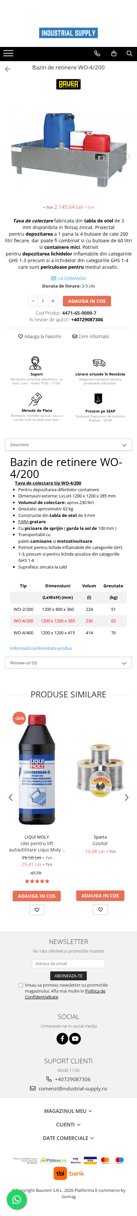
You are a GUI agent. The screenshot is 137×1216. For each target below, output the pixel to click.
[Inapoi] (5, 69)
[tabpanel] (68, 150)
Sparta (100, 837)
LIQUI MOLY (37, 837)
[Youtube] (75, 1038)
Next (126, 156)
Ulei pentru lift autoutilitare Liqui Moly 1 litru (37, 846)
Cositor (100, 843)
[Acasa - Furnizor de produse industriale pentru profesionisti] (68, 33)
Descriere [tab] (19, 445)
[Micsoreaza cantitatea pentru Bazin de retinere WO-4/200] (33, 301)
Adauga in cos (87, 301)
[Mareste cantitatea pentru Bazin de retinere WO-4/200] (53, 301)
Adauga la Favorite (42, 336)
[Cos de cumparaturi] (114, 53)
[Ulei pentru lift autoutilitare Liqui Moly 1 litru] (36, 771)
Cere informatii (93, 336)
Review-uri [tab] (23, 663)
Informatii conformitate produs (41, 648)
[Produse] (9, 55)
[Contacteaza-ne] (97, 53)
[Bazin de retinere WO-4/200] (68, 150)
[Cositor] (100, 770)
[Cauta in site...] (129, 53)
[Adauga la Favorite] (37, 910)
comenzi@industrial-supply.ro (72, 1088)
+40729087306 (72, 1079)
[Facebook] (62, 1038)
